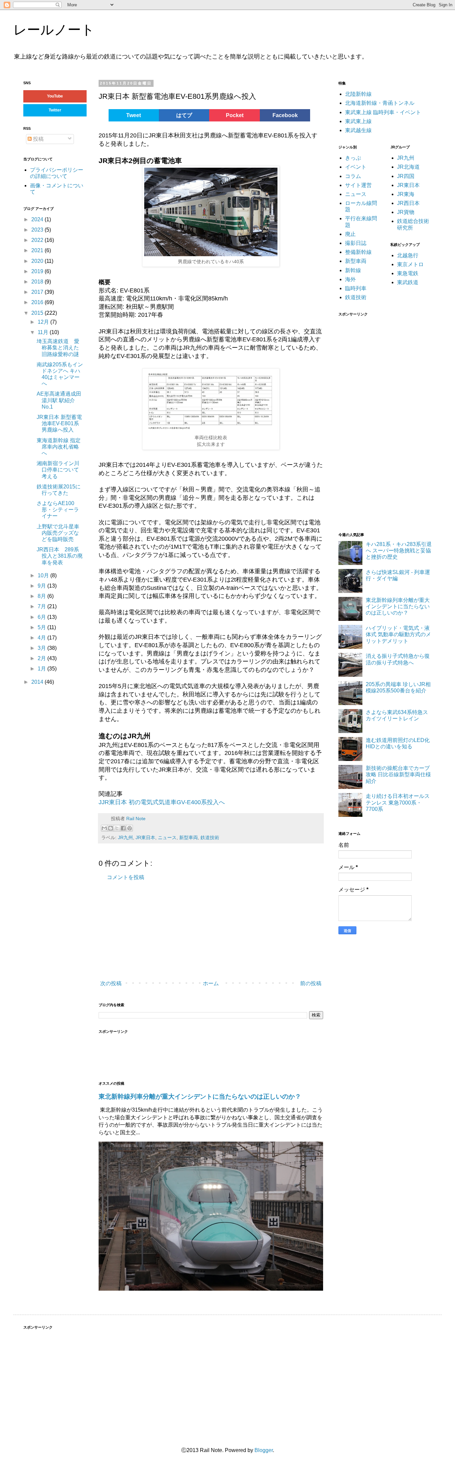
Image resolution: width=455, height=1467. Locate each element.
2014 (38, 682)
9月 (42, 586)
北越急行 (407, 255)
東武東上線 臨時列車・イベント (383, 112)
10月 (44, 575)
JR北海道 (408, 167)
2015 (38, 313)
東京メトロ (410, 264)
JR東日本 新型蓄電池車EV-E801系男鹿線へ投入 (59, 423)
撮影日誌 (355, 243)
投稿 (38, 139)
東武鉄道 (407, 282)
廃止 (350, 234)
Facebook (285, 115)
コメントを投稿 (125, 877)
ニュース (167, 837)
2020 (38, 261)
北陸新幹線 (358, 94)
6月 (42, 617)
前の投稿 (310, 983)
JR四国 (405, 176)
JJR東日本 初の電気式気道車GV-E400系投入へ (162, 802)
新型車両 (188, 837)
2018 (38, 281)
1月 (42, 668)
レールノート (54, 29)
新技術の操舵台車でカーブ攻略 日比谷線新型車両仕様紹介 (398, 774)
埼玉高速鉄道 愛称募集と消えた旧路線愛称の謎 (60, 347)
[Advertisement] (198, 930)
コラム (353, 176)
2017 (38, 292)
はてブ (184, 115)
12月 (44, 322)
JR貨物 (405, 212)
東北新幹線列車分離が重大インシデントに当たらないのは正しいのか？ (200, 1096)
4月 (42, 638)
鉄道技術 (210, 837)
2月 (42, 658)
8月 (42, 596)
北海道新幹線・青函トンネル (379, 103)
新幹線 (353, 270)
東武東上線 (358, 121)
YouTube (55, 96)
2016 (38, 302)
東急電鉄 (407, 273)
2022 (38, 240)
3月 (42, 648)
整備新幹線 (358, 252)
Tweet (133, 115)
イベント (355, 167)
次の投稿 (111, 983)
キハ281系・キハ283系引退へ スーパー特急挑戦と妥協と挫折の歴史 (399, 550)
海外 (350, 279)
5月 (42, 627)
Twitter (55, 110)
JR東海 (405, 194)
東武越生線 (358, 130)
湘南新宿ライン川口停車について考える (58, 469)
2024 (38, 219)
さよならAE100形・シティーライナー (58, 509)
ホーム (211, 983)
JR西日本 (408, 203)
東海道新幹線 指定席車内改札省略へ (59, 447)
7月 (42, 606)
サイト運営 (358, 185)
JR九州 (125, 837)
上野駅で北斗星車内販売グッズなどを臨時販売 (58, 533)
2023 (38, 230)
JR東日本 (145, 837)
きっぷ (353, 158)
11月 (44, 332)
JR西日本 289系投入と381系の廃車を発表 (60, 556)
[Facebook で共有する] (123, 828)
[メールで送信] (104, 828)
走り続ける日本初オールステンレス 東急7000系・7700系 (398, 802)
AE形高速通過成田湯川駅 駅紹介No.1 (59, 400)
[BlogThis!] (110, 828)
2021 (38, 250)
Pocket (234, 115)
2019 (38, 271)
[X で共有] (117, 828)
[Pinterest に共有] (129, 828)
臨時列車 (355, 288)
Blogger (263, 1450)
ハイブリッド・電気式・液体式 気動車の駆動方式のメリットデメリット (398, 634)
